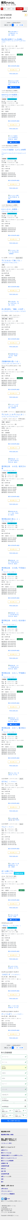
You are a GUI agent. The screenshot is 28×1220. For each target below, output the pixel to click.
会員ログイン (4, 1150)
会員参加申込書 (5, 1166)
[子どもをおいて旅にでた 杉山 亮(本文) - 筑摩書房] (13, 252)
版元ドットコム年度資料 (7, 1160)
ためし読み (14, 87)
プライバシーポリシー (6, 1191)
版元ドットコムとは (6, 1152)
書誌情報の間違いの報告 (7, 1134)
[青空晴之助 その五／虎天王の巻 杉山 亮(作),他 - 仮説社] (13, 460)
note (8, 1198)
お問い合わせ (4, 1188)
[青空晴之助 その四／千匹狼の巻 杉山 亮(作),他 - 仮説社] (13, 562)
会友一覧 (3, 1171)
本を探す (20, 8)
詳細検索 (24, 11)
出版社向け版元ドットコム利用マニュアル (11, 1155)
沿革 (2, 1179)
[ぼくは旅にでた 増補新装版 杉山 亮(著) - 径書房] (13, 865)
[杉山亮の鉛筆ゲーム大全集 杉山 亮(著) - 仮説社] (13, 33)
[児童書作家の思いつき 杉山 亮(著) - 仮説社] (13, 355)
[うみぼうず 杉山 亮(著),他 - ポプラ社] (13, 967)
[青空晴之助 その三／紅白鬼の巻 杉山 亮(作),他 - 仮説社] (13, 614)
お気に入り (14, 69)
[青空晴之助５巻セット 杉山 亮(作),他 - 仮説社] (13, 513)
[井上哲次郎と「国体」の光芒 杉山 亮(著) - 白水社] (13, 303)
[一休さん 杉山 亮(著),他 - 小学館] (13, 915)
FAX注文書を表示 (13, 73)
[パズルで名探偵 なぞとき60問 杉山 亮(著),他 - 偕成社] (13, 137)
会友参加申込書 (5, 1173)
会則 (2, 1176)
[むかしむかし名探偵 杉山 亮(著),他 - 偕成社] (13, 197)
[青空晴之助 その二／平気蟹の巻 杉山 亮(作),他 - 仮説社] (13, 667)
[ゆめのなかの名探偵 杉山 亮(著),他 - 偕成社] (13, 82)
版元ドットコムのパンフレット (9, 1158)
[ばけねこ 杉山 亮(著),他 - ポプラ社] (13, 773)
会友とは (3, 1168)
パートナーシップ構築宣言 (8, 1193)
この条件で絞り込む (14, 1121)
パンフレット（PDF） (6, 1143)
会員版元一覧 (4, 1163)
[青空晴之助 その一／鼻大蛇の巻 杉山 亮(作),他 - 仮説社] (13, 719)
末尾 (20, 25)
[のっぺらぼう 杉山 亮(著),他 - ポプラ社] (13, 1006)
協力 (2, 1181)
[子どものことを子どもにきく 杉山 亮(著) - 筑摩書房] (13, 406)
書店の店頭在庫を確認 (13, 66)
